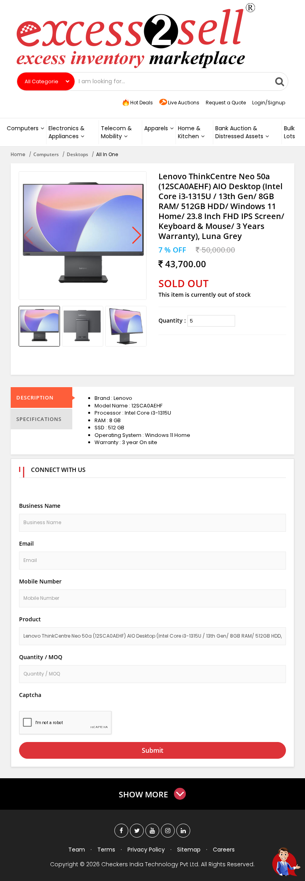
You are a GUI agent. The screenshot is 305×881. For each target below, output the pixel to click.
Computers (23, 128)
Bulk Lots (289, 132)
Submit (152, 750)
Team (76, 850)
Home (18, 154)
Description (35, 397)
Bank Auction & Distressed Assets (239, 132)
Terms (106, 850)
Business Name (39, 505)
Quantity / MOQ (40, 657)
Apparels (156, 128)
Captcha (30, 695)
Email (26, 543)
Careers (224, 850)
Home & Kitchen (189, 132)
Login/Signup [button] (268, 102)
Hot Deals (141, 102)
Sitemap (189, 850)
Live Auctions (183, 102)
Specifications (39, 419)
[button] (136, 236)
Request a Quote (226, 102)
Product (30, 619)
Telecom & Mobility (116, 132)
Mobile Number (40, 581)
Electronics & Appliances (66, 132)
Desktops (77, 154)
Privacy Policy (146, 850)
